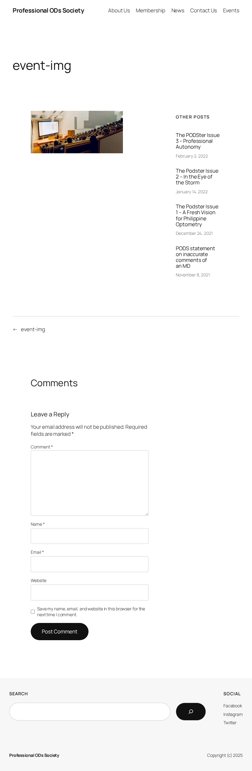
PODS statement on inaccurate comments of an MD (195, 257)
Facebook (232, 706)
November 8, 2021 (193, 275)
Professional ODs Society (48, 10)
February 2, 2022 (192, 156)
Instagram (233, 714)
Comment (42, 447)
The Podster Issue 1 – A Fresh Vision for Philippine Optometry (197, 215)
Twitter (230, 722)
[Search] (191, 712)
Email (37, 552)
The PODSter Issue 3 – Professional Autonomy (197, 141)
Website (38, 580)
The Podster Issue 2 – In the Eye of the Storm (197, 176)
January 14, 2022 (191, 192)
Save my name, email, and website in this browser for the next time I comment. (91, 612)
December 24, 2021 (194, 233)
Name (38, 524)
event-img (33, 329)
